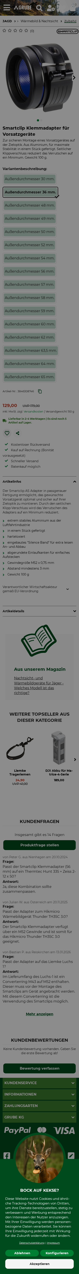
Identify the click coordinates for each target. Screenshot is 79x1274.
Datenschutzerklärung (32, 1242)
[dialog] (39, 637)
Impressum (53, 1242)
